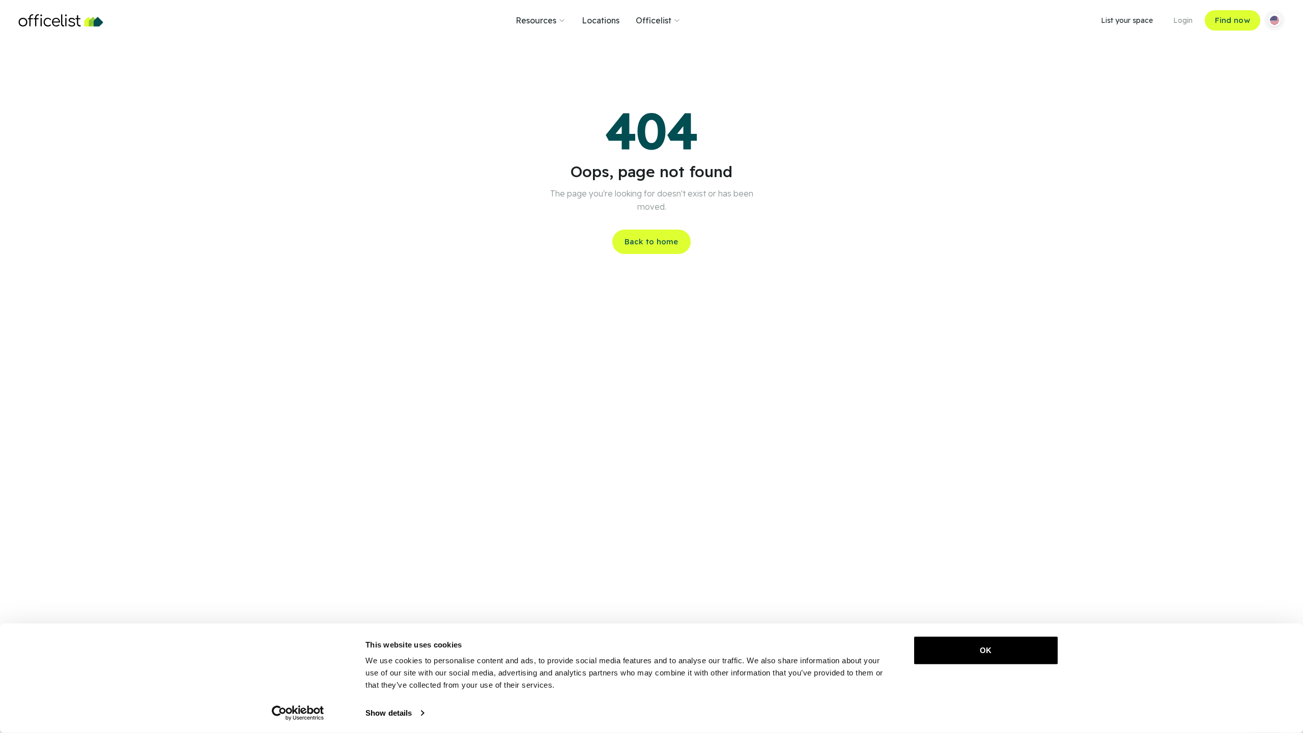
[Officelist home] (60, 20)
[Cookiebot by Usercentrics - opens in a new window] (298, 713)
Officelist (653, 20)
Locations (600, 20)
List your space (1127, 20)
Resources (536, 20)
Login (1183, 20)
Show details (388, 713)
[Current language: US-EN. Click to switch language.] (1274, 20)
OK (986, 650)
